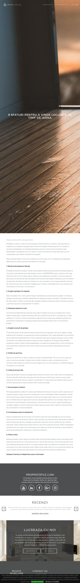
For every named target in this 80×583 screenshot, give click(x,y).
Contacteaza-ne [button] (31, 551)
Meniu (74, 4)
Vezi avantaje (49, 551)
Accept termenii (37, 582)
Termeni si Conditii (52, 582)
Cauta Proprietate (62, 4)
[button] (23, 488)
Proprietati (47, 4)
